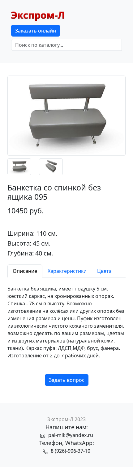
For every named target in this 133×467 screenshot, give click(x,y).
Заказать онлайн (35, 30)
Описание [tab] (25, 271)
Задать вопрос (66, 380)
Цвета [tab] (104, 271)
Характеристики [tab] (67, 271)
